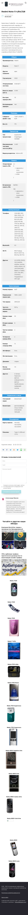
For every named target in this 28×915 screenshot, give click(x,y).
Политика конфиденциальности (10, 893)
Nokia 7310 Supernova (14, 727)
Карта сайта (4, 897)
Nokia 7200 (11, 602)
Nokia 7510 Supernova (14, 706)
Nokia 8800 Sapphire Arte (14, 750)
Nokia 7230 (13, 580)
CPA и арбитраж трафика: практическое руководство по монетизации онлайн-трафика (11, 555)
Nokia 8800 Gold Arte (14, 818)
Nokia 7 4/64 (12, 641)
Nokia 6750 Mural (13, 682)
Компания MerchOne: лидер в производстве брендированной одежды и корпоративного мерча (12, 529)
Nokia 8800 (13, 840)
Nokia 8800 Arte (14, 773)
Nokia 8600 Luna (14, 861)
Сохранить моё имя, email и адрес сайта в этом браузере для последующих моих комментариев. (13, 487)
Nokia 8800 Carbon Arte (14, 796)
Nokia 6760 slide (13, 664)
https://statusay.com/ (20, 902)
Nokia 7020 (11, 618)
